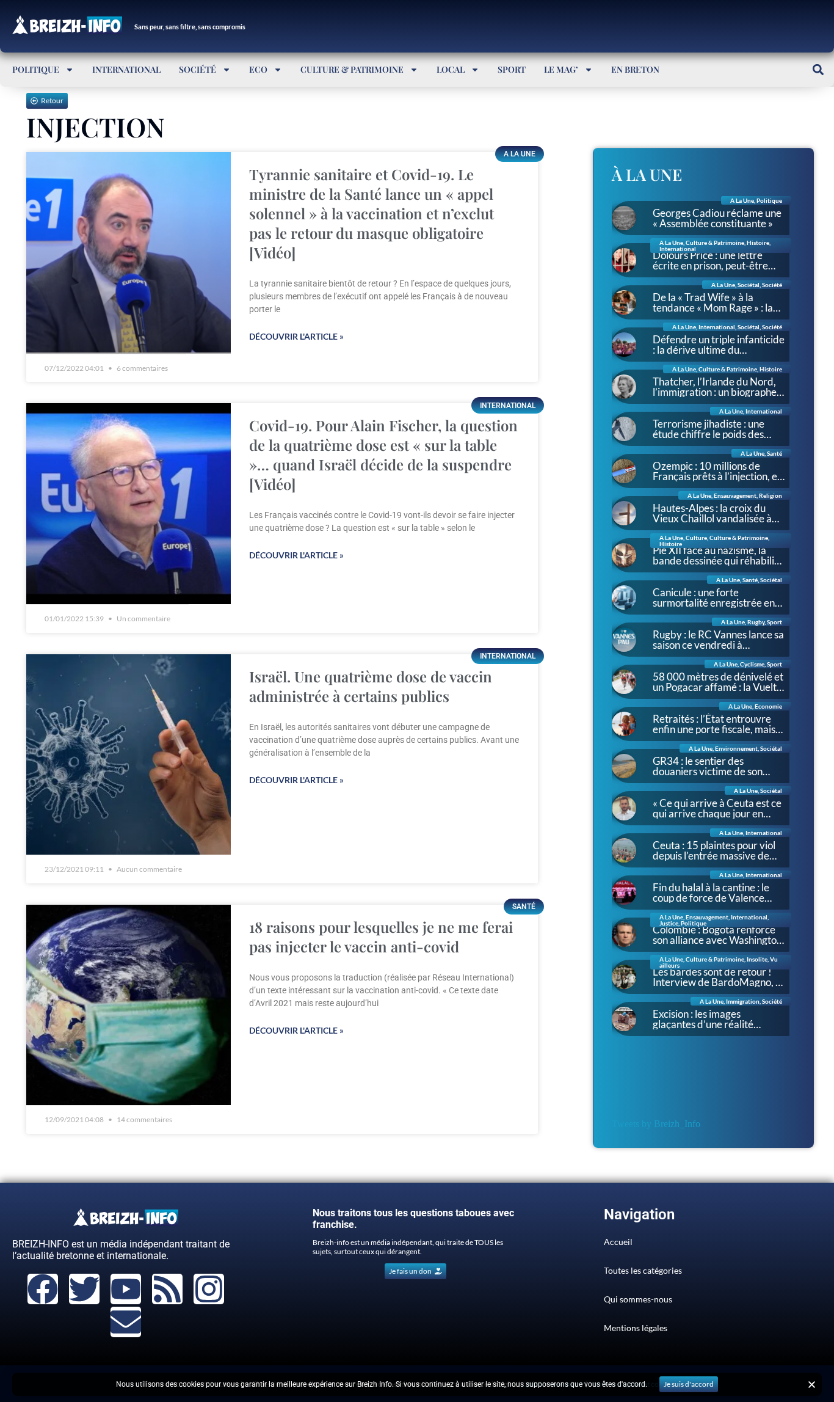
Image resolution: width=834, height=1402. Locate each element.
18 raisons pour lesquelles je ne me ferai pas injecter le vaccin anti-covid (381, 936)
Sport (512, 69)
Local (451, 69)
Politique (35, 69)
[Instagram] (209, 1289)
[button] (818, 69)
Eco (258, 69)
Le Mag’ (561, 69)
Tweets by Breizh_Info (656, 1124)
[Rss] (167, 1289)
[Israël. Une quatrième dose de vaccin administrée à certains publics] (128, 754)
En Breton (635, 69)
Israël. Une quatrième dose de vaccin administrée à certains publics (370, 686)
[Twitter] (84, 1289)
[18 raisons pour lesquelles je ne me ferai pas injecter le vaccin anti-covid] (128, 1005)
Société (197, 69)
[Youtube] (126, 1289)
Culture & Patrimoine (352, 69)
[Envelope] (126, 1322)
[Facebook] (42, 1289)
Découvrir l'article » (296, 336)
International (126, 69)
